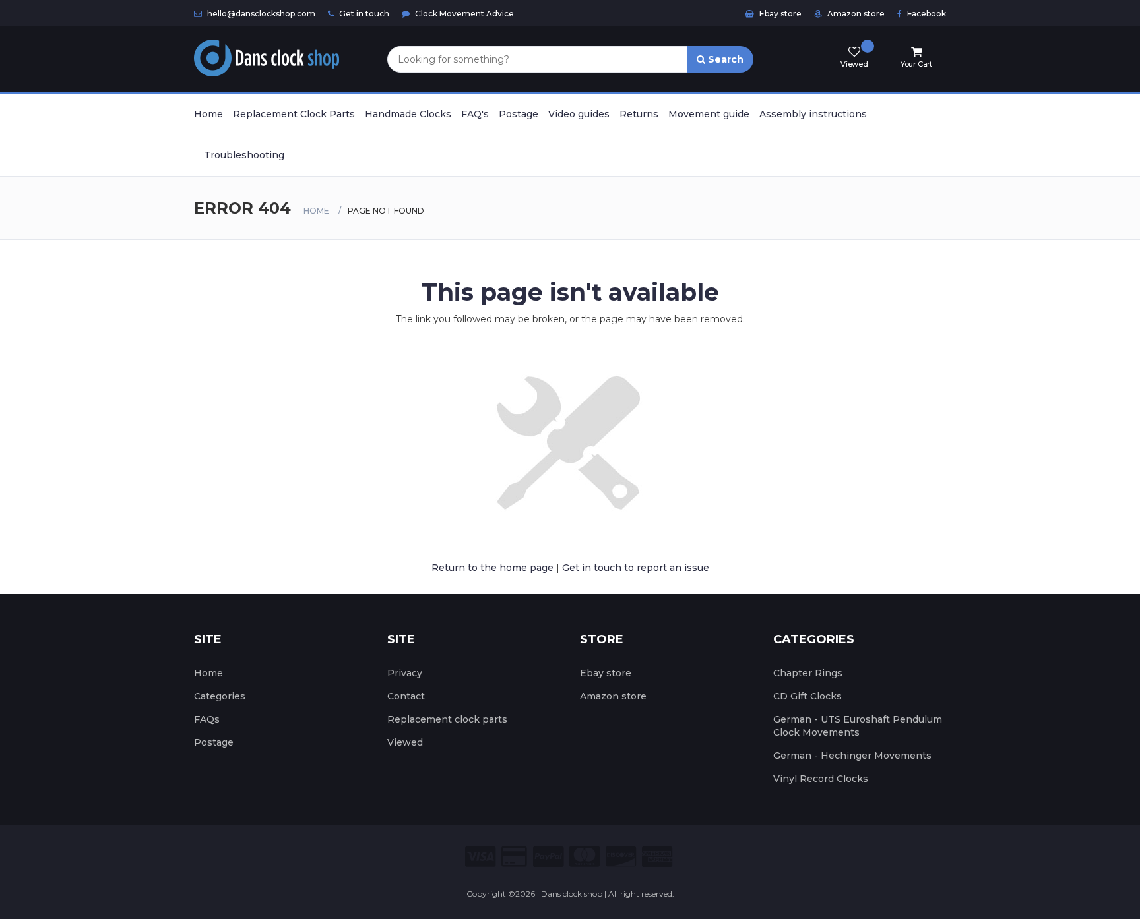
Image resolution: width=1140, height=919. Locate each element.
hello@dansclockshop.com (260, 13)
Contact (406, 696)
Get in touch (363, 13)
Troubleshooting (244, 155)
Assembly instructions (813, 114)
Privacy (404, 673)
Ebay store (779, 13)
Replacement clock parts (447, 719)
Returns (638, 114)
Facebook (925, 13)
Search (724, 59)
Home (208, 114)
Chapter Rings (807, 673)
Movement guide (708, 114)
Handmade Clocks (408, 114)
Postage (518, 114)
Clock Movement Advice (463, 13)
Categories (219, 696)
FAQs (207, 719)
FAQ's (475, 114)
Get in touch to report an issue (635, 568)
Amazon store (855, 13)
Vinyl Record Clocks (820, 779)
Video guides (579, 114)
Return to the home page (492, 568)
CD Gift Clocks (807, 696)
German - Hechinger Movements (852, 755)
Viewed (405, 742)
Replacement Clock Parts (294, 114)
